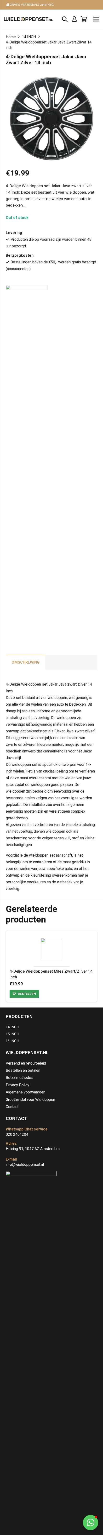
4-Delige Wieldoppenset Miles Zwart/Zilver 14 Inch (51, 974)
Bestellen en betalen (23, 1070)
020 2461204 (17, 1134)
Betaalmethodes (19, 1078)
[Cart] (84, 19)
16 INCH (12, 1041)
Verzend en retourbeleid (26, 1063)
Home (11, 37)
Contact (12, 1107)
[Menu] (96, 19)
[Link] (28, 19)
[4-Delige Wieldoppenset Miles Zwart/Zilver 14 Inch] (51, 941)
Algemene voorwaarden (25, 1092)
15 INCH (12, 1034)
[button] (90, 1522)
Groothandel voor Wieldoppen (30, 1100)
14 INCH (29, 37)
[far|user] (75, 19)
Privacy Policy (17, 1085)
